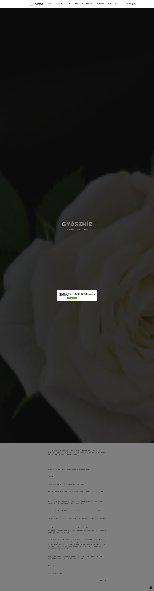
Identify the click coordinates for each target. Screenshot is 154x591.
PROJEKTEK (79, 4)
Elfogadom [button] (72, 298)
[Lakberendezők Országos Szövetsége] (36, 3)
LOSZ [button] (50, 4)
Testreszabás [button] (62, 298)
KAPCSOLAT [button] (112, 4)
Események (100, 4)
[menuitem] (51, 4)
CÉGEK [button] (69, 4)
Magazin (89, 4)
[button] (125, 4)
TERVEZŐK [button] (59, 4)
